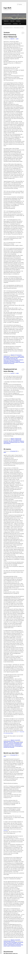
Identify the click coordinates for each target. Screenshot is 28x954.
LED (9, 441)
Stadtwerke (21, 359)
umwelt (13, 746)
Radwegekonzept (18, 743)
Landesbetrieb (8, 358)
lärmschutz (13, 358)
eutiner (5, 943)
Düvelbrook (22, 357)
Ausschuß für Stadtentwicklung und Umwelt (12, 740)
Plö (14, 743)
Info (20, 23)
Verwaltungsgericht (18, 746)
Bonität (21, 742)
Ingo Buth (7, 8)
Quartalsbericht (16, 441)
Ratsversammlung (7, 359)
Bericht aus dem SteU (11, 753)
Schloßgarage (15, 359)
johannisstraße (10, 743)
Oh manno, (7, 449)
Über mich (12, 21)
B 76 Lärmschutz (18, 355)
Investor (5, 743)
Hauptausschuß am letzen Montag (10, 370)
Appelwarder (6, 742)
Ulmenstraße (21, 362)
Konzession (6, 441)
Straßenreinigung (15, 362)
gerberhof (14, 943)
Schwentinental (7, 745)
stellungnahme (12, 361)
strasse (5, 946)
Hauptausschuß (7, 356)
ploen (12, 441)
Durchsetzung (20, 942)
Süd (12, 359)
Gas (14, 439)
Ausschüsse (15, 23)
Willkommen (6, 21)
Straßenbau (17, 361)
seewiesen (12, 745)
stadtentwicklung (17, 745)
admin (17, 38)
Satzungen (6, 944)
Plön (17, 358)
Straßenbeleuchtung (7, 362)
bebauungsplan (7, 357)
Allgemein (13, 355)
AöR (12, 439)
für (4, 358)
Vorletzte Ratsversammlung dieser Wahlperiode (10, 34)
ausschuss (11, 742)
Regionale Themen (7, 23)
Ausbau (19, 356)
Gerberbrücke (9, 943)
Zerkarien (5, 830)
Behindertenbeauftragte (14, 357)
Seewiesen (18, 21)
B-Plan (22, 356)
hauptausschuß (18, 439)
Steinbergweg (6, 361)
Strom (19, 442)
